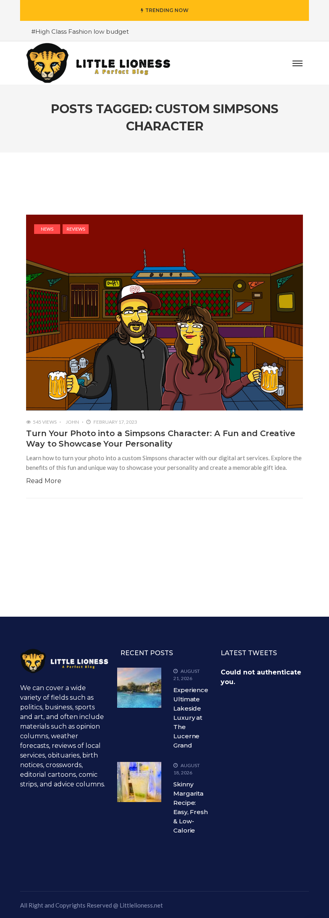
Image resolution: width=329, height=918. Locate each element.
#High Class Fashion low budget (80, 31)
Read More (43, 481)
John (72, 422)
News (47, 229)
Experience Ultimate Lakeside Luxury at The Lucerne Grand (190, 717)
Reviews (76, 229)
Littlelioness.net (141, 905)
